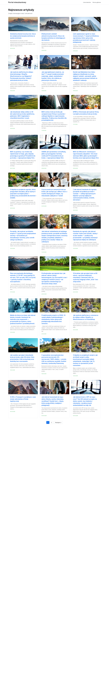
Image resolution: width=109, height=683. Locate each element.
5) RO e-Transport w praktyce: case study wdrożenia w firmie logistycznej (23, 399)
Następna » (58, 422)
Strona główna (97, 2)
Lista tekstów (87, 2)
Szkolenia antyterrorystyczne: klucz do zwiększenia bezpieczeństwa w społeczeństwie (23, 36)
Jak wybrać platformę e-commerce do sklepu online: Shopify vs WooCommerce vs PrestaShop (85, 317)
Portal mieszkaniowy (17, 2)
